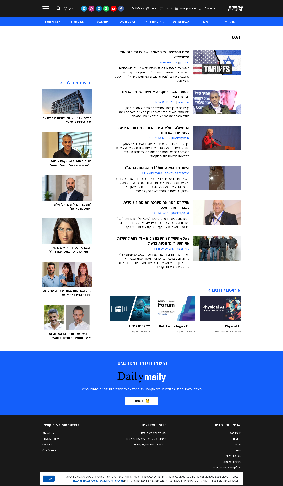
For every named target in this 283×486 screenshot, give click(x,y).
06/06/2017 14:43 (164, 248)
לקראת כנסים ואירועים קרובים (150, 444)
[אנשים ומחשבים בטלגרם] (84, 8)
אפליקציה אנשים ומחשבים (227, 467)
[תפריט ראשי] (45, 9)
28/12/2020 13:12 (152, 173)
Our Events (49, 450)
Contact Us (49, 444)
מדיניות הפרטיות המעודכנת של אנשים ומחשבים (98, 480)
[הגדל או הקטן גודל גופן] (71, 8)
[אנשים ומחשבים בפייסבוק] (121, 8)
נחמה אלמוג (183, 248)
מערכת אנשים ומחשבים (177, 173)
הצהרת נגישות (233, 456)
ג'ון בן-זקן (184, 62)
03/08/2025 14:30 (166, 62)
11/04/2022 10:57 (159, 138)
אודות (238, 444)
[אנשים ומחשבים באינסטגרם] (91, 8)
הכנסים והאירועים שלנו (153, 433)
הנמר (238, 450)
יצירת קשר (235, 433)
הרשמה (140, 400)
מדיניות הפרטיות (232, 462)
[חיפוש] (58, 8)
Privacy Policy (50, 439)
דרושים (237, 439)
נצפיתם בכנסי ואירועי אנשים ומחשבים (146, 439)
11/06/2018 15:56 (159, 213)
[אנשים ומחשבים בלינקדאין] (99, 8)
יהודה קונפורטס (180, 138)
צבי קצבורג (183, 102)
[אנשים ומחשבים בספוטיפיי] (106, 8)
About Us (48, 433)
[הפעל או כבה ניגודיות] (65, 8)
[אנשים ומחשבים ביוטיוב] (113, 8)
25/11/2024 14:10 (164, 102)
